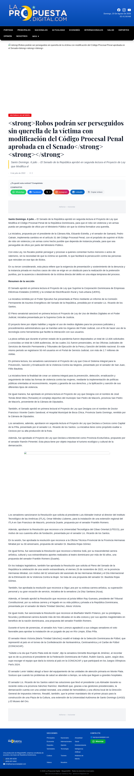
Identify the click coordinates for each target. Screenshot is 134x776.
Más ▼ (35, 36)
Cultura (49, 756)
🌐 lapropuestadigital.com (99, 737)
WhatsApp (20, 192)
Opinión (8, 36)
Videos (49, 762)
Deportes (124, 30)
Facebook (37, 192)
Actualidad (58, 30)
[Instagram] (124, 9)
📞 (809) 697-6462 (10, 761)
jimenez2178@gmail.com (81, 773)
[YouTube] (129, 9)
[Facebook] (118, 9)
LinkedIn (79, 192)
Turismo (63, 756)
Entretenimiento (80, 745)
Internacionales (93, 30)
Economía (74, 30)
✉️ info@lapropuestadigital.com (14, 764)
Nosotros (21, 36)
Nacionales (41, 30)
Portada (8, 30)
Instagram (63, 192)
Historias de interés (20, 115)
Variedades (51, 749)
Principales (24, 30)
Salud (110, 30)
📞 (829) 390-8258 (10, 759)
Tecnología (65, 749)
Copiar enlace (96, 192)
